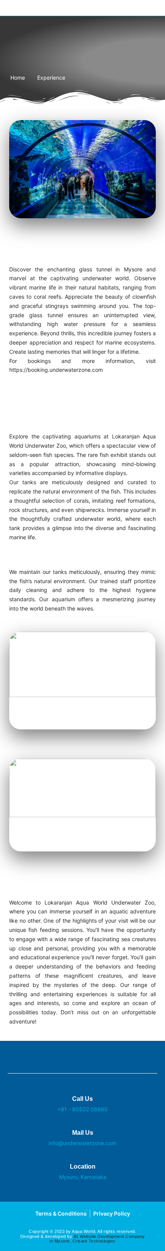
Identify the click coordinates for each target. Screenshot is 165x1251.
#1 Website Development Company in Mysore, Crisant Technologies (97, 1238)
